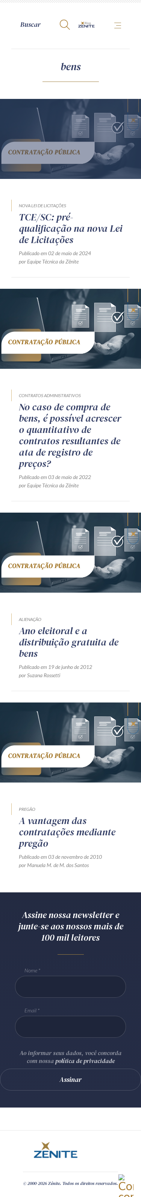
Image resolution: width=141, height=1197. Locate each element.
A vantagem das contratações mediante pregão (67, 832)
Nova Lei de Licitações (42, 205)
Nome (30, 970)
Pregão (27, 809)
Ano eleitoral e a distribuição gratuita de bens (68, 642)
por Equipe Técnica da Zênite (49, 261)
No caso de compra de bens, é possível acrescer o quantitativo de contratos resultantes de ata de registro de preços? (70, 435)
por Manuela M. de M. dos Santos (54, 865)
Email (30, 1010)
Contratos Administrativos (50, 395)
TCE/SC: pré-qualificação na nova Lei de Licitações (70, 228)
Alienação (30, 619)
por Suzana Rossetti (39, 675)
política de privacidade (85, 1061)
